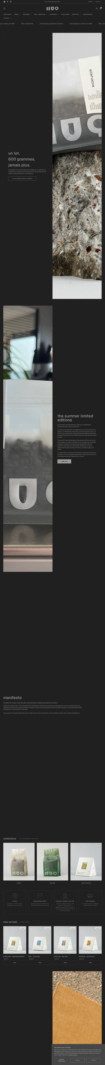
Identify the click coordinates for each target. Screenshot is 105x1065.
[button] (4, 8)
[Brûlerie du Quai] (52, 8)
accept (77, 1060)
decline (93, 1060)
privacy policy (73, 1055)
